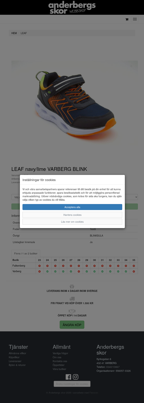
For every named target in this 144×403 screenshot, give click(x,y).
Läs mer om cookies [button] (72, 221)
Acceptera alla (72, 207)
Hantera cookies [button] (72, 215)
